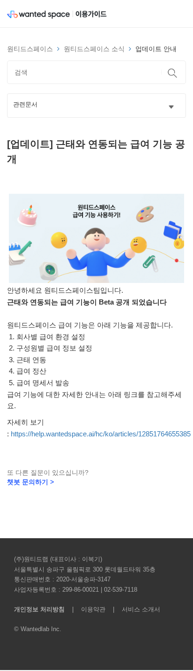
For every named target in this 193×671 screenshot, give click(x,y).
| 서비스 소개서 (133, 609)
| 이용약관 (87, 609)
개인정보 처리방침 (39, 609)
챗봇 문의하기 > (30, 482)
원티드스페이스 (30, 49)
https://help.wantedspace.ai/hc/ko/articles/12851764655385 (101, 434)
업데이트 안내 (156, 49)
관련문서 (25, 104)
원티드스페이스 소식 (94, 49)
